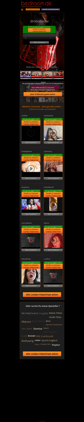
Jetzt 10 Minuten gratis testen (42, 94)
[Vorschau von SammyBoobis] (31, 247)
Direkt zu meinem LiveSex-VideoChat (39, 30)
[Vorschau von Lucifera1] (53, 282)
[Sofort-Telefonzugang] (24, 8)
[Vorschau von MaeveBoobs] (31, 276)
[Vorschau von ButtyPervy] (31, 211)
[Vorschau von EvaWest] (31, 133)
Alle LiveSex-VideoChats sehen (42, 294)
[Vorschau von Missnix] (53, 241)
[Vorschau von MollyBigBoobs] (31, 169)
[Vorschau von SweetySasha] (53, 133)
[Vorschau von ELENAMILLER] (53, 211)
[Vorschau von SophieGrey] (53, 169)
